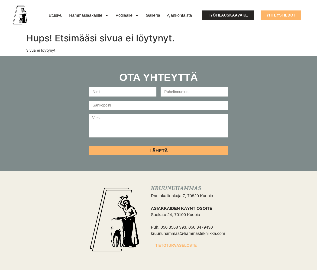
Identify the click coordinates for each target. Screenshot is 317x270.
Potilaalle (124, 15)
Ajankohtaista (179, 15)
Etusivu (55, 15)
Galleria (153, 15)
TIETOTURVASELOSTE (176, 245)
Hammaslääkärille (85, 15)
